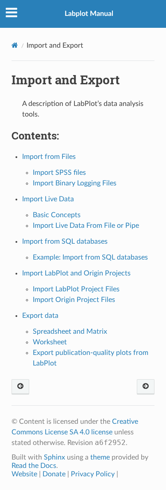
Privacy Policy (93, 474)
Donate (54, 474)
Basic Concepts (57, 215)
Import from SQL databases (65, 241)
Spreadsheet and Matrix (70, 331)
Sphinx (54, 457)
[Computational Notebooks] (20, 387)
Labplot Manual (89, 13)
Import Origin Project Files (74, 299)
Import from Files (49, 156)
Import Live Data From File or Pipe (86, 225)
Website (24, 474)
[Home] (15, 45)
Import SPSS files (59, 172)
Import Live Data (48, 199)
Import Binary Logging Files (74, 183)
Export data (40, 315)
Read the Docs (34, 465)
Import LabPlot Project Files (76, 289)
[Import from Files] (145, 387)
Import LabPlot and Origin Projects (76, 273)
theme (100, 457)
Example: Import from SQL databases (90, 257)
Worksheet (50, 342)
